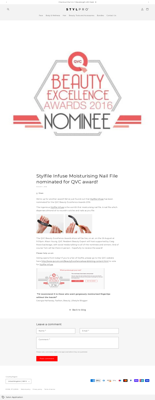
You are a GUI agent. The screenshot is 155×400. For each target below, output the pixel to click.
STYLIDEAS (14, 389)
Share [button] (41, 193)
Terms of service (49, 389)
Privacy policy (37, 389)
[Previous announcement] (6, 2)
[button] (8, 9)
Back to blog (79, 310)
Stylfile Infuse (97, 199)
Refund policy (25, 389)
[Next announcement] (148, 2)
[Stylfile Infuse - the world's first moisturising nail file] (50, 233)
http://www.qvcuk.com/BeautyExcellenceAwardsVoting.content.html (75, 261)
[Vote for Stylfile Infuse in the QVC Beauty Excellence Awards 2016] (70, 289)
